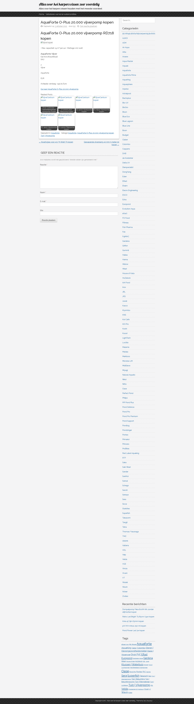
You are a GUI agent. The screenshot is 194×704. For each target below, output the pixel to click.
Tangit (125, 522)
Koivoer (146, 665)
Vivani (124, 573)
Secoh (125, 490)
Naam (43, 192)
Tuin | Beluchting (138, 679)
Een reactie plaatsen (88, 26)
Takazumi (126, 518)
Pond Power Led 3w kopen (133, 630)
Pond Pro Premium (130, 416)
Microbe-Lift (127, 361)
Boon (124, 130)
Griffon (125, 246)
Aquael (125, 66)
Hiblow (125, 264)
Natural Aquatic (128, 375)
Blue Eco (126, 117)
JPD (124, 296)
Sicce (124, 504)
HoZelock (126, 278)
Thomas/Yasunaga (130, 532)
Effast (124, 181)
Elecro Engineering (130, 190)
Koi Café (125, 319)
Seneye (125, 495)
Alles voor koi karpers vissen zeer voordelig (69, 4)
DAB (124, 153)
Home (41, 14)
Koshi (124, 329)
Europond (126, 204)
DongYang (126, 172)
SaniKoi (125, 476)
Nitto (124, 384)
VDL (124, 550)
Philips (125, 398)
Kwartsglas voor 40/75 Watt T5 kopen (56, 142)
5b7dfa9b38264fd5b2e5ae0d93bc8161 (138, 34)
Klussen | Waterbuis (132, 664)
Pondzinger (127, 430)
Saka (124, 462)
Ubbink (125, 541)
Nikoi (124, 379)
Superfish (126, 513)
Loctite (125, 342)
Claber (125, 140)
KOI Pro (125, 324)
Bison (124, 112)
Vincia (124, 568)
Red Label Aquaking (130, 453)
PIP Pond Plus (128, 402)
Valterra (125, 545)
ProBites (125, 449)
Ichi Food (126, 283)
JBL (124, 292)
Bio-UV (125, 103)
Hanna (125, 259)
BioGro (125, 107)
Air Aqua (125, 47)
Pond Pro (126, 412)
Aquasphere (127, 84)
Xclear (124, 592)
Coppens (126, 149)
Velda (124, 559)
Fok (123, 232)
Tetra (124, 527)
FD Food (126, 218)
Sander (125, 472)
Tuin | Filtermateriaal (142, 682)
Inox (124, 287)
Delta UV (126, 163)
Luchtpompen (125, 667)
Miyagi (125, 370)
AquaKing (126, 80)
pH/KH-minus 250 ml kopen (134, 626)
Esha (124, 200)
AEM (124, 43)
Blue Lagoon (127, 121)
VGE (124, 564)
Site (41, 210)
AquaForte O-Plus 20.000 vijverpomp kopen (95, 133)
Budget (125, 135)
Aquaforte (55, 133)
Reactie (43, 165)
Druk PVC (136, 654)
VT (123, 578)
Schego (125, 485)
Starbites (126, 509)
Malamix (125, 347)
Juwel (124, 301)
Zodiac (125, 596)
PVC (144, 672)
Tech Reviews (147, 701)
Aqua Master (127, 61)
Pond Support (128, 421)
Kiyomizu (126, 310)
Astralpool (126, 93)
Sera (124, 499)
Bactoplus (126, 98)
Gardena (125, 241)
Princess (125, 444)
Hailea (125, 255)
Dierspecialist (127, 167)
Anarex (125, 57)
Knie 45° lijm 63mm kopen (133, 621)
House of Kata (128, 273)
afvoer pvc (125, 644)
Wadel (125, 582)
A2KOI (125, 38)
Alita (124, 52)
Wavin (125, 587)
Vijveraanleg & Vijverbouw (136, 689)
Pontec (125, 435)
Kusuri (124, 333)
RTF (124, 458)
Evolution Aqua (128, 209)
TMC (124, 536)
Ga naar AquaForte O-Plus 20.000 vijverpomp (59, 89)
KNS (124, 315)
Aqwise (125, 89)
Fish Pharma (127, 227)
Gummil (125, 250)
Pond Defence (128, 407)
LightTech (126, 338)
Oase (124, 389)
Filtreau (125, 223)
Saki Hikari (126, 467)
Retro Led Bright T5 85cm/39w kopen (138, 617)
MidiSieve (126, 366)
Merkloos (126, 356)
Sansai (125, 481)
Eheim (125, 186)
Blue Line (126, 126)
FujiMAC (125, 236)
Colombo (126, 144)
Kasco (125, 306)
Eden (124, 176)
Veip (124, 555)
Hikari (124, 269)
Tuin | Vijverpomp (48, 136)
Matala (125, 352)
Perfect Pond (127, 393)
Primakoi (125, 439)
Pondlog (125, 425)
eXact (124, 213)
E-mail (43, 201)
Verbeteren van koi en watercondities (61, 14)
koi (74, 26)
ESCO (124, 195)
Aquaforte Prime (129, 75)
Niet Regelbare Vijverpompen (139, 667)
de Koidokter (127, 158)
